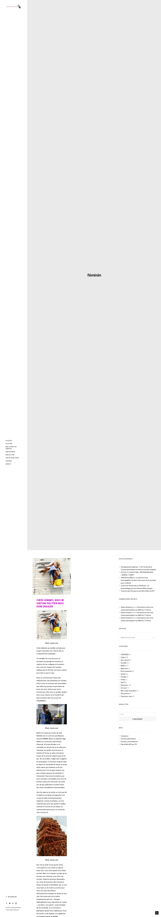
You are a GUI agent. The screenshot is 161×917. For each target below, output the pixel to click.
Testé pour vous (126, 696)
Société (123, 663)
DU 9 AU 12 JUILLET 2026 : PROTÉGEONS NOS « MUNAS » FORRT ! (137, 573)
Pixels (123, 680)
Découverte (125, 693)
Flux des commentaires (129, 741)
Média (123, 666)
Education (124, 685)
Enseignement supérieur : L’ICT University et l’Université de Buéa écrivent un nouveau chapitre (138, 568)
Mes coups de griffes (128, 691)
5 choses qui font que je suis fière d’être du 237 (137, 591)
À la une (123, 688)
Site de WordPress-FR (129, 744)
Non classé (125, 660)
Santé (123, 674)
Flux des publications (128, 739)
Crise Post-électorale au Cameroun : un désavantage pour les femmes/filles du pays (137, 587)
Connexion (124, 736)
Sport (123, 682)
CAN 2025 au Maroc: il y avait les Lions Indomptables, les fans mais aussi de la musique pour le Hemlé (138, 580)
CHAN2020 (124, 654)
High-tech (124, 668)
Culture (123, 657)
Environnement (126, 671)
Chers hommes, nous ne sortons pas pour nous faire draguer (50, 603)
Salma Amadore (127, 607)
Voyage (123, 677)
